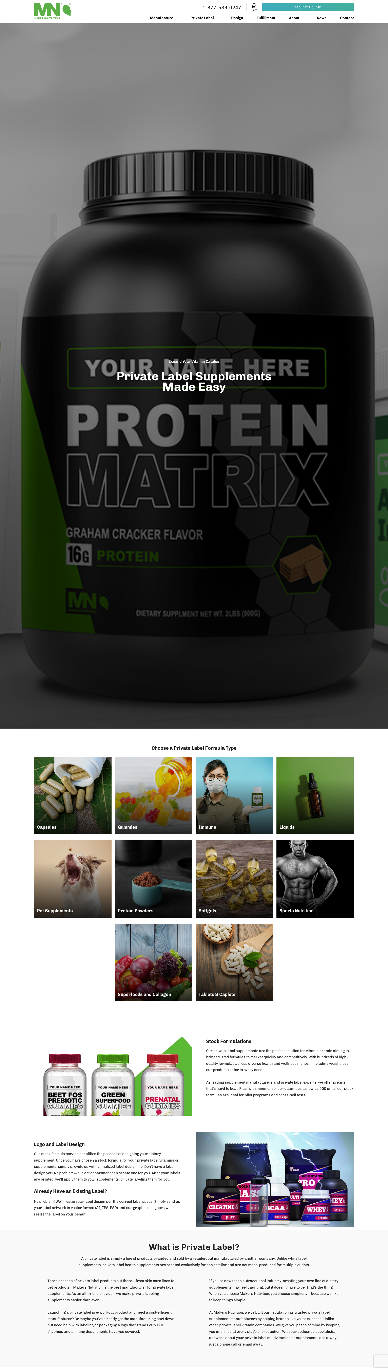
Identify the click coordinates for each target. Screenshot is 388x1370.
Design (237, 18)
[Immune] (234, 795)
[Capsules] (73, 795)
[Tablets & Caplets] (234, 962)
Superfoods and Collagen (144, 994)
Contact (347, 18)
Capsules (47, 827)
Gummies (127, 827)
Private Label (202, 18)
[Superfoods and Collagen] (153, 962)
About (294, 18)
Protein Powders (136, 911)
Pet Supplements (55, 911)
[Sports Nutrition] (315, 879)
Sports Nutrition (296, 911)
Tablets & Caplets (217, 994)
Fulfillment (266, 18)
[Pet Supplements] (73, 879)
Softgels (207, 911)
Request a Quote (308, 7)
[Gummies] (153, 795)
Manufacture (161, 18)
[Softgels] (234, 879)
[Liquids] (315, 795)
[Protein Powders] (153, 879)
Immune (207, 827)
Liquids (287, 827)
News (322, 18)
